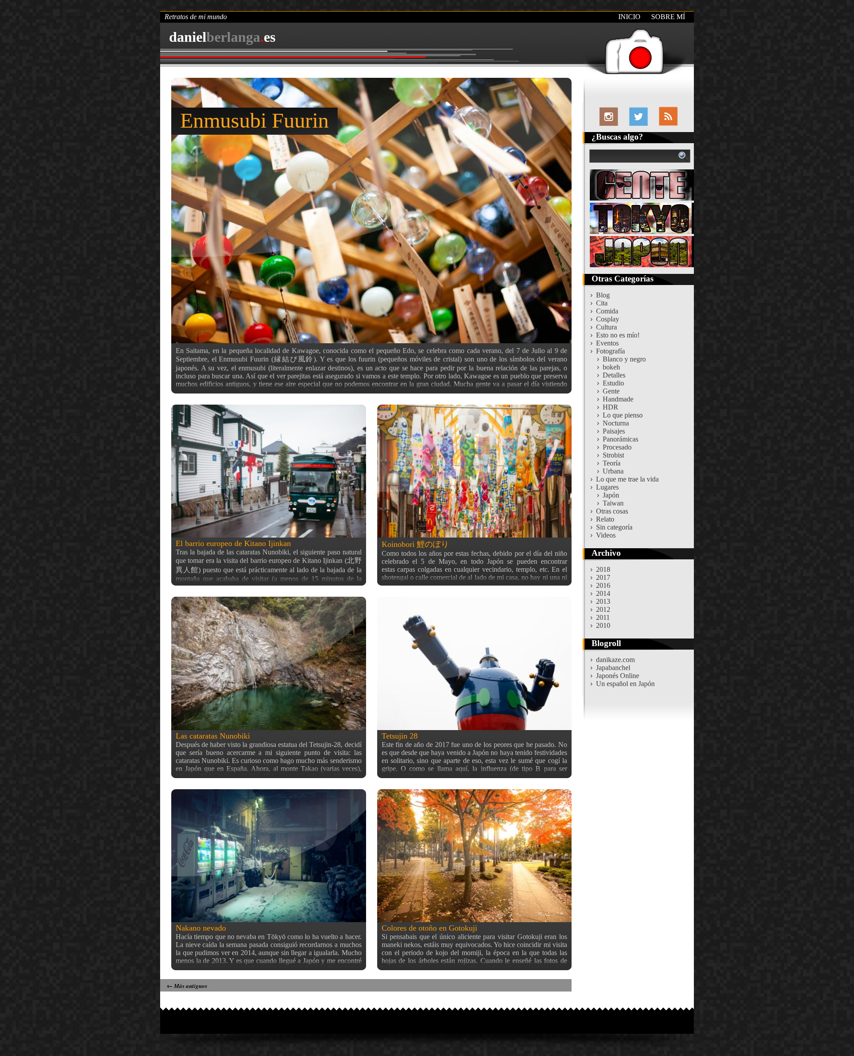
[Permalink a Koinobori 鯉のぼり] (474, 471)
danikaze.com (615, 659)
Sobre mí (668, 16)
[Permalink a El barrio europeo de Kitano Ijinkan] (268, 471)
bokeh (611, 367)
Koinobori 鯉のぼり (415, 544)
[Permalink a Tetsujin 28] (474, 663)
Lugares (607, 487)
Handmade (618, 399)
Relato (605, 519)
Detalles (614, 375)
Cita (602, 303)
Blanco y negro (624, 359)
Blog (603, 295)
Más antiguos (187, 986)
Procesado (617, 447)
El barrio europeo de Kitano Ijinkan (233, 543)
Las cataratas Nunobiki (213, 735)
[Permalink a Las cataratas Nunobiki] (268, 663)
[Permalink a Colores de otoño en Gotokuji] (474, 855)
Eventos (607, 343)
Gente (611, 391)
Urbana (613, 471)
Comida (607, 311)
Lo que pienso (623, 415)
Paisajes (614, 431)
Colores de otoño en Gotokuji (429, 927)
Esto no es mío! (618, 335)
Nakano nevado (201, 927)
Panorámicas (620, 439)
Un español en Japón (625, 683)
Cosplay (607, 319)
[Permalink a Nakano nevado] (268, 855)
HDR (610, 407)
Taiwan (613, 503)
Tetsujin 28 (400, 735)
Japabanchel (613, 667)
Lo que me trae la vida (627, 479)
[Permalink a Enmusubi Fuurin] (371, 210)
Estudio (613, 383)
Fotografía (610, 351)
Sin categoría (614, 527)
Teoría (611, 463)
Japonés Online (617, 675)
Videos (606, 535)
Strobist (613, 455)
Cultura (606, 327)
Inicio (629, 16)
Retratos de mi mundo (196, 16)
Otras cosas (612, 511)
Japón (611, 495)
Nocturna (616, 423)
